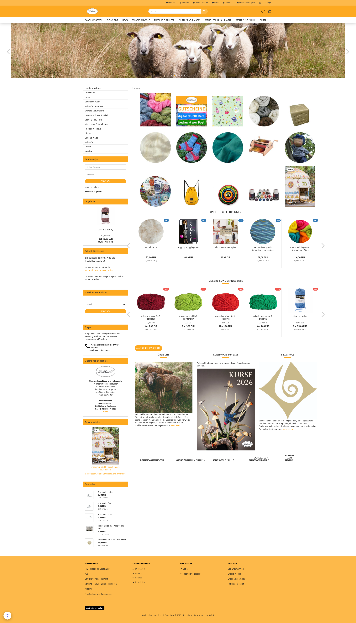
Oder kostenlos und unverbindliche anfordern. (105, 474)
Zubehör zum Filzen (164, 20)
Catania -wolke (300, 316)
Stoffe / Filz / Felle (245, 20)
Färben (88, 146)
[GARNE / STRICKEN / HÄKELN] (191, 147)
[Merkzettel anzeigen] (262, 11)
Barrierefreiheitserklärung (96, 579)
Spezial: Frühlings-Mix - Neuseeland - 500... (300, 248)
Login (185, 569)
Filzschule (228, 3)
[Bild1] (106, 216)
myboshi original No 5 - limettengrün (188, 317)
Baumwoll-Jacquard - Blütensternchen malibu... (263, 248)
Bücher (88, 133)
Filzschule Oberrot (236, 584)
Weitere (264, 20)
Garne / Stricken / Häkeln (218, 20)
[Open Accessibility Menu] (7, 616)
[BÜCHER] (155, 191)
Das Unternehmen (236, 569)
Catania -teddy (105, 229)
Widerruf (88, 589)
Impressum (140, 569)
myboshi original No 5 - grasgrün (263, 317)
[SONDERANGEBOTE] (155, 109)
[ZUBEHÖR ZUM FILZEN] (300, 115)
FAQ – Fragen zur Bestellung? (97, 569)
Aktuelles (171, 3)
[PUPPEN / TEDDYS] (300, 147)
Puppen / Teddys (93, 129)
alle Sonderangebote (148, 348)
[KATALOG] (300, 186)
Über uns (185, 3)
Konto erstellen (92, 187)
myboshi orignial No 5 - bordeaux (151, 317)
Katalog (88, 151)
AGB (86, 574)
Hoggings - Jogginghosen (188, 247)
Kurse (216, 3)
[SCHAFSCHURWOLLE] (264, 111)
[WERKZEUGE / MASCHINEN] (264, 146)
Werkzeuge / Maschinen (96, 124)
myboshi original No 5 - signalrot (225, 317)
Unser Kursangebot (236, 579)
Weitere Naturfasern (189, 20)
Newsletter (140, 582)
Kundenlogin (266, 3)
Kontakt (138, 573)
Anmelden (105, 181)
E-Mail (105, 412)
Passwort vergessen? (94, 191)
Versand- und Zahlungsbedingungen (101, 584)
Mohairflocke (151, 247)
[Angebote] (125, 201)
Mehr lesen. (176, 425)
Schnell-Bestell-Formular (99, 270)
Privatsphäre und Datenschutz (98, 594)
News (125, 20)
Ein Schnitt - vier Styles (225, 247)
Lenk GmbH (209, 615)
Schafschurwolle (141, 20)
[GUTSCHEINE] (191, 111)
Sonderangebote (93, 20)
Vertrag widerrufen (94, 608)
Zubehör (89, 142)
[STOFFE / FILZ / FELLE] (227, 147)
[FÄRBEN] (264, 195)
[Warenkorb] (269, 11)
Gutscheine (112, 20)
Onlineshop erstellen (151, 615)
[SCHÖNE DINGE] (191, 192)
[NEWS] (227, 111)
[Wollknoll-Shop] (92, 11)
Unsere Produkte (201, 3)
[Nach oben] (348, 619)
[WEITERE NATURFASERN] (155, 147)
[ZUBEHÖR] (227, 195)
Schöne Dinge (91, 138)
